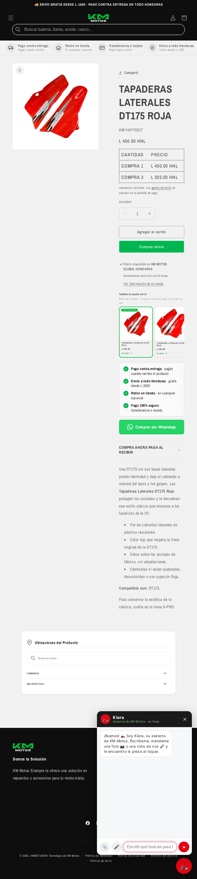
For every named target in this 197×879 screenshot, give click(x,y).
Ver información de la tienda (143, 283)
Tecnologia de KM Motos (64, 855)
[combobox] (103, 29)
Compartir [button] (131, 72)
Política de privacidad (131, 855)
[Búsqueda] (18, 29)
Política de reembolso (99, 855)
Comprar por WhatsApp (155, 427)
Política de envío (101, 861)
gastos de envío (162, 188)
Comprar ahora (151, 246)
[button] (10, 18)
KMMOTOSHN (39, 855)
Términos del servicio (164, 855)
